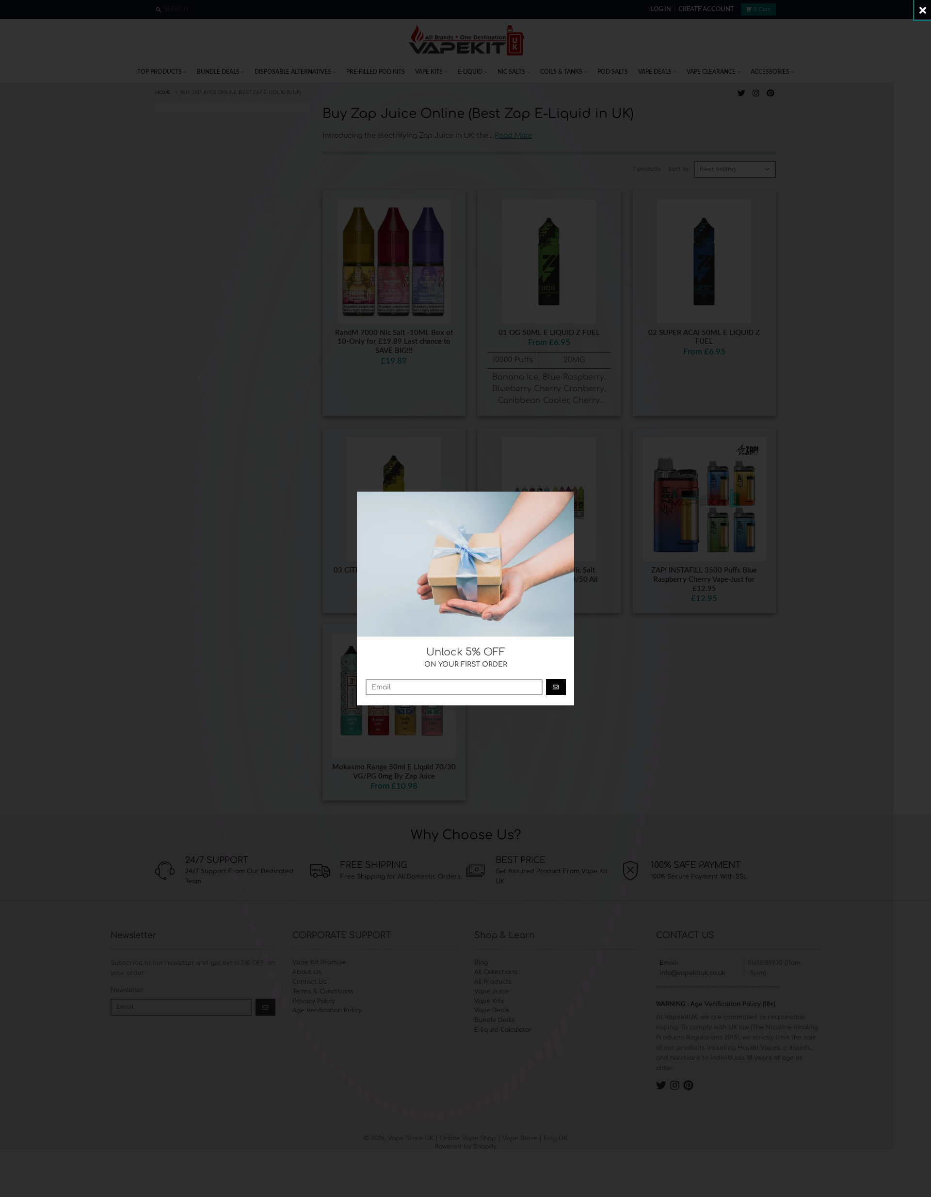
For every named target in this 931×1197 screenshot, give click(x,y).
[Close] (922, 10)
